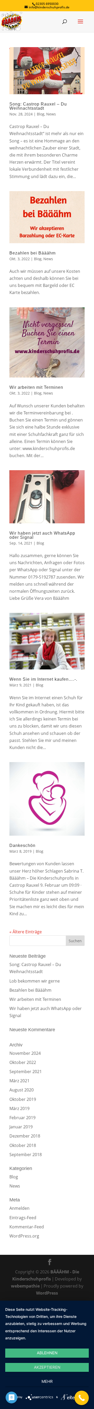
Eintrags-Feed (22, 1218)
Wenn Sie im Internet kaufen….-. (43, 679)
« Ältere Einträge (25, 932)
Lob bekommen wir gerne (34, 981)
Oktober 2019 (22, 1099)
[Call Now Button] (81, 1398)
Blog (40, 114)
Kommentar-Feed (26, 1227)
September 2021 (25, 1071)
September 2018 (25, 1154)
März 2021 (19, 1081)
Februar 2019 (22, 1117)
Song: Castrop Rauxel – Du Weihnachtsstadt (38, 106)
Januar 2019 (21, 1127)
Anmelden (19, 1208)
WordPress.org (24, 1236)
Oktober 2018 (22, 1145)
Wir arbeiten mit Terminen (36, 387)
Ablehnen (47, 1352)
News (51, 114)
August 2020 (21, 1090)
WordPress (47, 1293)
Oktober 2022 (22, 1062)
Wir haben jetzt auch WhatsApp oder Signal (42, 535)
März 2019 (19, 1108)
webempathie (25, 1286)
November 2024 (25, 1053)
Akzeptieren (47, 1367)
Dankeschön (22, 845)
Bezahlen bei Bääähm (32, 253)
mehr (47, 1381)
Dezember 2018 (24, 1136)
